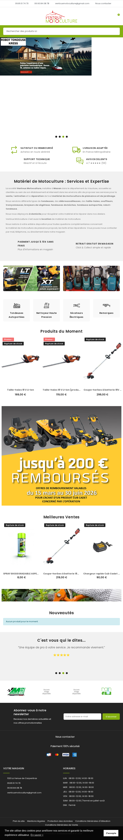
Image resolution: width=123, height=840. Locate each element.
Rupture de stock (18, 568)
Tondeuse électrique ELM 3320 (21, 573)
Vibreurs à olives (106, 313)
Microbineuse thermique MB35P (102, 573)
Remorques (46, 313)
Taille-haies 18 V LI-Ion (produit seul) (65, 389)
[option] (61, 88)
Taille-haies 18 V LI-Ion (20, 389)
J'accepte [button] (111, 833)
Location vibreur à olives (62, 573)
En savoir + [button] (37, 835)
